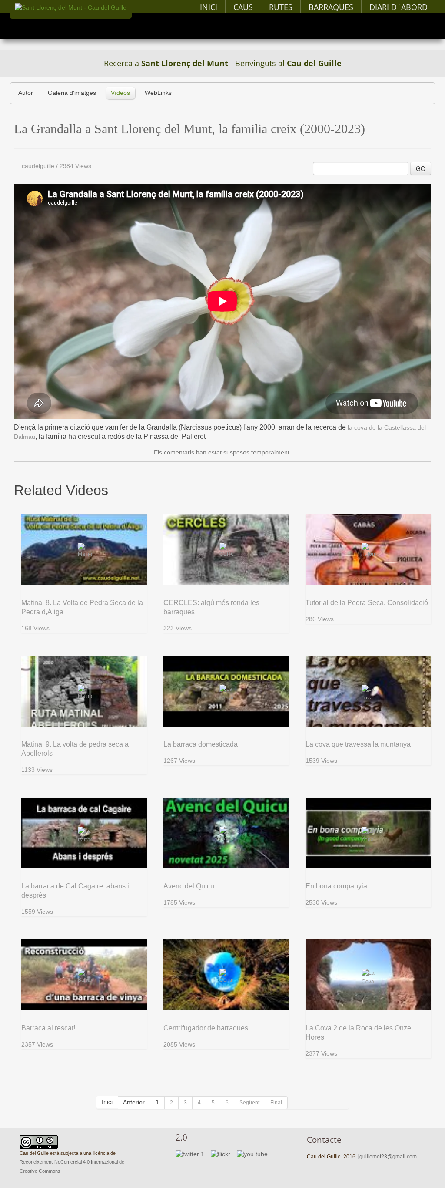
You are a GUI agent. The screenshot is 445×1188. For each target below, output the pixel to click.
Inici (208, 7)
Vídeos (120, 93)
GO (420, 168)
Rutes (280, 7)
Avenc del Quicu (188, 886)
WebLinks (158, 93)
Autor (25, 93)
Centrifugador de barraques (205, 1028)
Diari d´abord (398, 7)
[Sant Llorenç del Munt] (70, 7)
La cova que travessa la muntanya (358, 744)
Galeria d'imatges (72, 93)
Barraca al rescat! (48, 1028)
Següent (249, 1103)
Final (276, 1103)
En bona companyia (336, 886)
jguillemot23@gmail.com (387, 1157)
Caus (243, 7)
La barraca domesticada (200, 744)
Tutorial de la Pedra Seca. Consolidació (367, 602)
